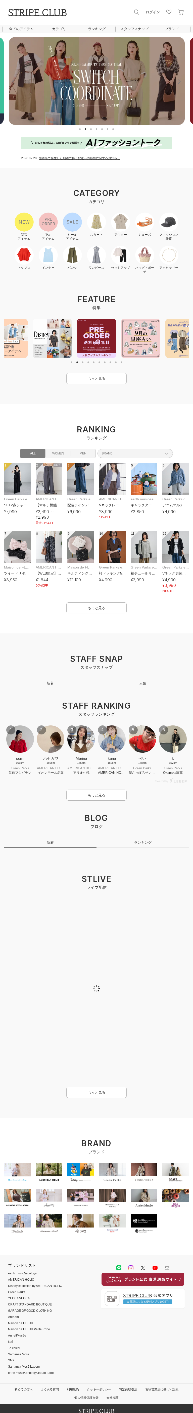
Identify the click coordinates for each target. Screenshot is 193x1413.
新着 (50, 683)
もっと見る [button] (96, 378)
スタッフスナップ (134, 29)
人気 (142, 683)
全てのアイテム (21, 29)
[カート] (181, 12)
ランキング (97, 29)
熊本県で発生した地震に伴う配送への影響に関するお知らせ (79, 158)
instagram (131, 1226)
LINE (119, 1226)
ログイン (153, 12)
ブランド (172, 29)
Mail (167, 1226)
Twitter (143, 1226)
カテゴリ (59, 29)
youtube (155, 1226)
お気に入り (169, 12)
